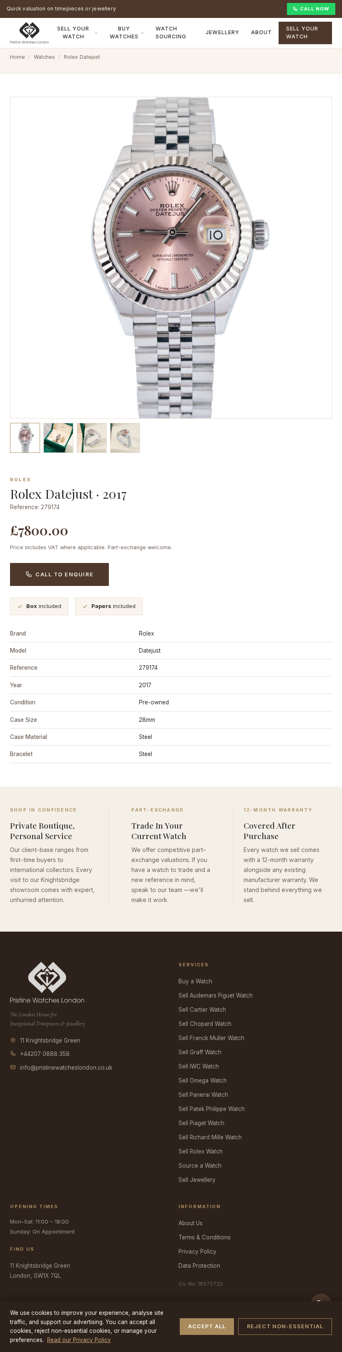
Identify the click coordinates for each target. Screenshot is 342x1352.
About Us (191, 1223)
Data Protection (199, 1265)
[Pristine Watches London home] (47, 982)
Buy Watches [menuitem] (124, 32)
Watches (44, 57)
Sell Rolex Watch (201, 1151)
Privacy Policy (197, 1251)
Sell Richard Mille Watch (210, 1137)
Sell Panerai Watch (203, 1094)
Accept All (207, 1326)
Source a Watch (200, 1165)
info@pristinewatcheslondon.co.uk (66, 1067)
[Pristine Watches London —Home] (29, 33)
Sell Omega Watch (203, 1080)
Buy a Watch (195, 981)
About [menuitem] (261, 32)
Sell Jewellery (197, 1179)
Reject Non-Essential (285, 1326)
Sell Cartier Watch (202, 1009)
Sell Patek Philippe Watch (212, 1109)
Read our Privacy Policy (79, 1340)
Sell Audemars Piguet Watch (216, 995)
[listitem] (25, 438)
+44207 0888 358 (45, 1053)
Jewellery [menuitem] (222, 32)
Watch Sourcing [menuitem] (171, 32)
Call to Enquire (64, 574)
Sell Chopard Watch (205, 1023)
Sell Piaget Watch (201, 1123)
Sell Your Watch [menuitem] (73, 32)
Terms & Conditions (205, 1237)
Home (17, 57)
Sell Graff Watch (200, 1052)
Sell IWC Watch (199, 1066)
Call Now (314, 9)
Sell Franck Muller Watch (211, 1038)
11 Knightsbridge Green (50, 1040)
